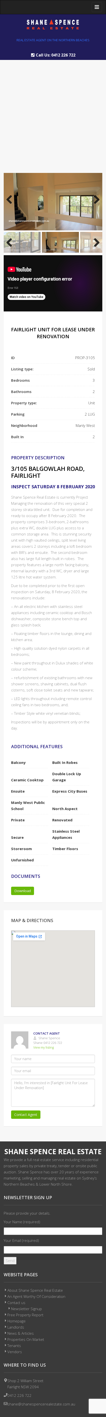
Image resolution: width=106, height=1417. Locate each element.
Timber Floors (65, 848)
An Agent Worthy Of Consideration (36, 1296)
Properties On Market (25, 1339)
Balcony (18, 762)
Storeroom (21, 848)
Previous (11, 202)
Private (18, 819)
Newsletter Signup (26, 1308)
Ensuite (18, 791)
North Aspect (65, 808)
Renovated (62, 819)
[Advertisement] (53, 113)
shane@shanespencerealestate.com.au (41, 1404)
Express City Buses (69, 791)
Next (95, 202)
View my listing (43, 1047)
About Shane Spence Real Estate (35, 1290)
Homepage (16, 1321)
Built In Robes (65, 762)
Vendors (14, 1351)
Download (22, 890)
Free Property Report (25, 1314)
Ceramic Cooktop (27, 779)
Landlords (15, 1327)
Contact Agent (25, 1114)
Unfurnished (22, 859)
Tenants (14, 1345)
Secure (17, 837)
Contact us (16, 1302)
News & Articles (20, 1333)
